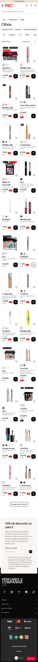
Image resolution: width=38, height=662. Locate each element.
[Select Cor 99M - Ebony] (6, 445)
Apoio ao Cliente (6, 608)
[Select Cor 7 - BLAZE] (6, 105)
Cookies (19, 651)
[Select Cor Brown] (24, 482)
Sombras (18, 29)
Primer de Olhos (7, 29)
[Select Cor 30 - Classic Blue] (6, 216)
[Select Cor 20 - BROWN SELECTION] (6, 179)
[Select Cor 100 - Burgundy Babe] (24, 291)
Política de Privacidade (19, 646)
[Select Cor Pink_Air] (24, 216)
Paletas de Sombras (30, 29)
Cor (20, 35)
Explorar (4, 600)
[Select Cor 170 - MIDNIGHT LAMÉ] (6, 368)
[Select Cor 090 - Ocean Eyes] (6, 328)
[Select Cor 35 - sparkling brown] (24, 254)
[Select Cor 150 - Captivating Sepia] (24, 142)
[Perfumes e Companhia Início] (9, 5)
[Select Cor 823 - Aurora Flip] (6, 142)
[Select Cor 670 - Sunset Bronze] (6, 254)
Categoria (12, 35)
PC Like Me (5, 612)
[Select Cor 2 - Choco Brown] (24, 365)
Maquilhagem (13, 19)
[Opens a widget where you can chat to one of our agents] (31, 658)
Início (4, 19)
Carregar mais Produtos (19, 504)
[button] (4, 11)
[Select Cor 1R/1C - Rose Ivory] (6, 291)
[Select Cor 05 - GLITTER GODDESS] (6, 65)
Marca (28, 35)
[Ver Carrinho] (35, 5)
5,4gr (22, 405)
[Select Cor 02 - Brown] (24, 102)
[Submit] (30, 551)
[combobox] (20, 11)
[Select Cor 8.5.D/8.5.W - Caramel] (3, 291)
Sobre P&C (5, 604)
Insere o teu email (11, 548)
